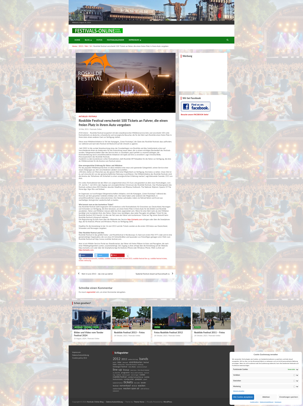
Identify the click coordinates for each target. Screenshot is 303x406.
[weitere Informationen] (127, 255)
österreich (116, 391)
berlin (114, 362)
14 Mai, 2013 (83, 129)
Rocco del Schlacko (137, 372)
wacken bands (117, 389)
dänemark (125, 362)
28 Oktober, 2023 (120, 336)
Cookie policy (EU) (79, 358)
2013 (124, 359)
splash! (145, 379)
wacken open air (131, 388)
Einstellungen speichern (288, 397)
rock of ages (134, 375)
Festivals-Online (96, 129)
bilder (119, 362)
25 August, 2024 (80, 339)
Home (77, 40)
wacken (141, 385)
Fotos (99, 40)
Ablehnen (266, 397)
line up (117, 369)
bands (143, 359)
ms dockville (116, 372)
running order (129, 379)
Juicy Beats (132, 367)
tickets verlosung (85, 260)
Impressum (278, 402)
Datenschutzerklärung (266, 402)
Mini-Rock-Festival (143, 370)
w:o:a (134, 386)
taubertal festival (118, 383)
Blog (87, 40)
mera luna (133, 370)
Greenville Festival (131, 364)
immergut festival (120, 367)
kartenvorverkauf (142, 367)
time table (137, 383)
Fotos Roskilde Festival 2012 (168, 332)
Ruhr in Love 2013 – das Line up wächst (97, 274)
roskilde (101, 258)
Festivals (93, 116)
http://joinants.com (134, 219)
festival (146, 362)
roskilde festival (110, 258)
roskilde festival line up (141, 258)
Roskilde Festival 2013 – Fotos (129, 332)
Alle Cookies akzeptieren (243, 397)
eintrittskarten (135, 362)
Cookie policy (254, 402)
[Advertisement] (203, 74)
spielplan (138, 379)
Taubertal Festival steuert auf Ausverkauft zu (153, 274)
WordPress (167, 402)
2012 (116, 359)
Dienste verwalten (238, 391)
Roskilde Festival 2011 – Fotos (209, 332)
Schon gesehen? (82, 303)
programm (125, 373)
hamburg (140, 364)
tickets (128, 382)
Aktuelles (83, 116)
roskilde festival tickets (158, 258)
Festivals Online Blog (95, 402)
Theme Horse (139, 402)
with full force (144, 388)
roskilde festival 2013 (124, 258)
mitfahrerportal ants (90, 258)
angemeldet (91, 292)
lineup (126, 370)
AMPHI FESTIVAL (133, 359)
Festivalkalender (115, 40)
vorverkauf (125, 385)
